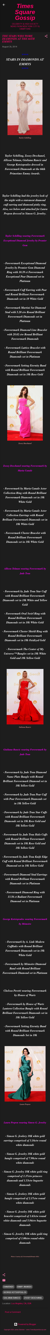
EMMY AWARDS (24, 1287)
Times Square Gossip (25, 12)
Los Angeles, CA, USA (21, 1303)
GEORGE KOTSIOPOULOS (14, 1292)
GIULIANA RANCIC (11, 1298)
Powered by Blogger (26, 1324)
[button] (46, 36)
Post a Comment (13, 1312)
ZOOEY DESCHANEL (33, 1298)
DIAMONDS (8, 1287)
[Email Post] (4, 1281)
